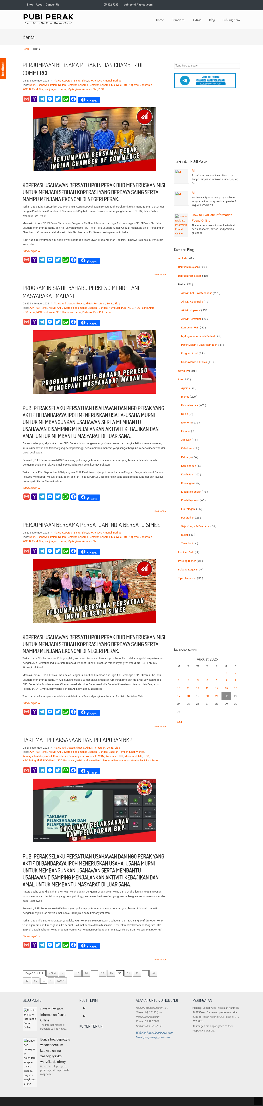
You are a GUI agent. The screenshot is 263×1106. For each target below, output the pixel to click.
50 (26, 980)
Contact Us (52, 4)
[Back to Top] (258, 1101)
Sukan (188, 534)
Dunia (187, 413)
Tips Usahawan (190, 578)
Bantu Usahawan (39, 85)
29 (111, 973)
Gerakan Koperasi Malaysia (106, 85)
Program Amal (193, 353)
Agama (188, 388)
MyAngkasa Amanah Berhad (104, 80)
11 (188, 688)
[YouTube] (230, 4)
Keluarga (189, 457)
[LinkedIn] (217, 4)
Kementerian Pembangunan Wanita (73, 756)
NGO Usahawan (45, 312)
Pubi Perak (105, 312)
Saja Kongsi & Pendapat (198, 526)
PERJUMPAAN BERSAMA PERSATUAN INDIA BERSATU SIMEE (91, 524)
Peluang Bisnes (190, 560)
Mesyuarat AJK (133, 756)
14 (216, 688)
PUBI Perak (48, 18)
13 (207, 688)
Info (125, 85)
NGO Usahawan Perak (68, 312)
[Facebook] (209, 4)
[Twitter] (204, 4)
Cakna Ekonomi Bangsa (94, 307)
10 (77, 973)
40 (153, 973)
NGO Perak (29, 312)
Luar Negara (191, 509)
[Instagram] (221, 4)
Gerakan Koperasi (78, 85)
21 (216, 696)
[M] (181, 176)
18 (188, 696)
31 (128, 973)
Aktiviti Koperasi (63, 80)
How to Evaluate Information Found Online (53, 1014)
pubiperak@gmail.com (138, 4)
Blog (84, 80)
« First (52, 973)
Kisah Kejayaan (193, 500)
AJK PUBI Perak (38, 307)
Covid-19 (187, 370)
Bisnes (189, 396)
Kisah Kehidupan (194, 491)
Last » (60, 980)
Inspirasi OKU (188, 552)
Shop (29, 4)
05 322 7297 (111, 4)
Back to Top (160, 274)
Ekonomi (190, 422)
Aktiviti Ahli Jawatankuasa (69, 303)
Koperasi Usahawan (140, 85)
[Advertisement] (207, 125)
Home (26, 48)
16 (235, 688)
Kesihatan (191, 474)
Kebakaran (190, 448)
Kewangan (190, 483)
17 (178, 696)
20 (86, 973)
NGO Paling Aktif (144, 307)
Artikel (186, 258)
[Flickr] (234, 4)
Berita (77, 80)
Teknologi (189, 543)
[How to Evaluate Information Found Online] (181, 225)
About (39, 4)
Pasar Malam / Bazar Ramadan (202, 344)
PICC (101, 89)
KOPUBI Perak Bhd (33, 89)
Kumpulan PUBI (118, 307)
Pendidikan (191, 517)
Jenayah (189, 439)
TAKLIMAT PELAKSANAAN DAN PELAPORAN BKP (77, 739)
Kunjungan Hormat (56, 89)
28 (102, 973)
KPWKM (99, 756)
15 (226, 688)
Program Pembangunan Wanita (121, 760)
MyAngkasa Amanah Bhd (82, 89)
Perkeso (87, 312)
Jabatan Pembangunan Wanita (126, 751)
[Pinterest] (238, 4)
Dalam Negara (58, 85)
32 (137, 973)
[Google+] (213, 4)
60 (35, 980)
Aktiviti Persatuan (95, 303)
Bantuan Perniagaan (194, 275)
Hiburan (188, 431)
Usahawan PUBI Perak (197, 362)
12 (197, 688)
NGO (130, 307)
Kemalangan (192, 465)
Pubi (95, 312)
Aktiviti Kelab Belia (195, 301)
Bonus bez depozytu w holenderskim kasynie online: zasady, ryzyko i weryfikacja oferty (55, 1050)
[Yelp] (226, 4)
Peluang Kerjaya (190, 569)
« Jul (179, 721)
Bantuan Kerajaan (192, 266)
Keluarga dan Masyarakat (37, 756)
